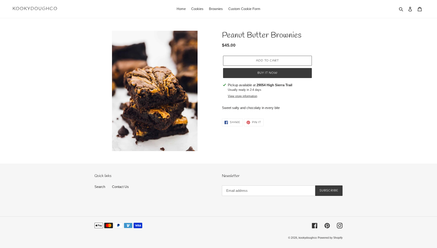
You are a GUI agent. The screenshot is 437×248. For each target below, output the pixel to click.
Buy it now (267, 73)
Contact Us (120, 187)
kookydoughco (35, 9)
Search (99, 187)
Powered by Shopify (330, 237)
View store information (242, 96)
